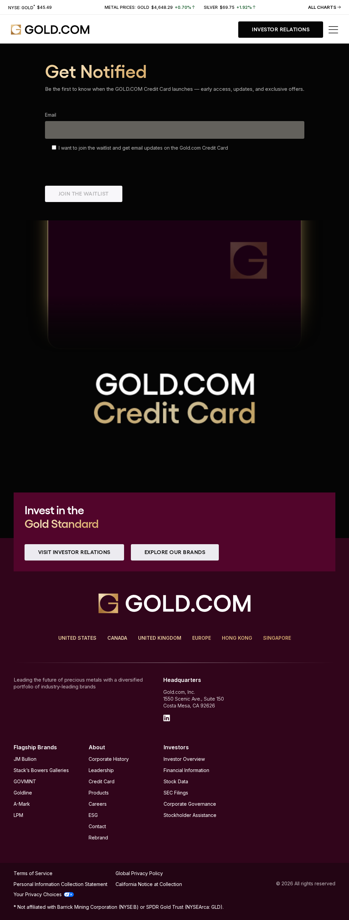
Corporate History (109, 759)
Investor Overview (184, 759)
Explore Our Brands (175, 552)
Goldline (23, 793)
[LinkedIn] (166, 718)
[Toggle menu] (333, 29)
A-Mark (22, 804)
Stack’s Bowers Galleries (41, 770)
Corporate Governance (190, 804)
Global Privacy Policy (139, 873)
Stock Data (176, 781)
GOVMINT (25, 781)
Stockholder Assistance (190, 815)
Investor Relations (280, 29)
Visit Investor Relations (74, 552)
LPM (18, 815)
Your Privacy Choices (38, 894)
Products (99, 793)
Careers (98, 804)
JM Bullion (25, 759)
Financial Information (186, 770)
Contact (97, 826)
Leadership (101, 770)
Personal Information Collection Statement (60, 884)
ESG (93, 815)
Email (50, 115)
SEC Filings (176, 793)
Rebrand (98, 837)
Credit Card (102, 781)
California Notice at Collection (149, 884)
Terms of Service (33, 873)
